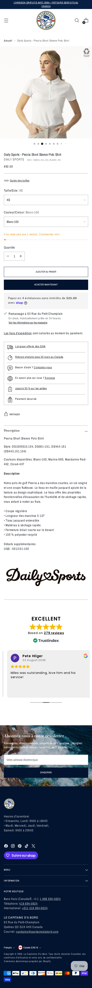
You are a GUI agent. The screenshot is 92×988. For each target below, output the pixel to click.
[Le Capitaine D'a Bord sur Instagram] (13, 847)
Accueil (8, 40)
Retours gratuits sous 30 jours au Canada (39, 357)
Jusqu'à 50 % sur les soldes (31, 388)
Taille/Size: (13, 190)
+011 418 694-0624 (34, 908)
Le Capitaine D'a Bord (35, 954)
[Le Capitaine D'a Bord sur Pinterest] (20, 847)
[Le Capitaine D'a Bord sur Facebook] (6, 847)
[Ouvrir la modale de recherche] (76, 20)
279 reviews (54, 633)
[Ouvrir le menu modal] (6, 20)
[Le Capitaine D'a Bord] (46, 20)
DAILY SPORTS (14, 159)
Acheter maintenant (46, 284)
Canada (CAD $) (30, 947)
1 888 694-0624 (50, 899)
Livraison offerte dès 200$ (30, 346)
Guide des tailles (19, 180)
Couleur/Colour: (21, 212)
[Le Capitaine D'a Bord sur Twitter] (33, 847)
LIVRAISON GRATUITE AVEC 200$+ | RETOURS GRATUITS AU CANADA (46, 4)
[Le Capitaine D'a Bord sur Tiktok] (27, 847)
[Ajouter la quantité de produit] (21, 256)
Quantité (9, 247)
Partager (14, 414)
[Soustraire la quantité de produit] (8, 256)
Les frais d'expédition (18, 333)
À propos (50, 378)
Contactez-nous (43, 367)
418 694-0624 (28, 903)
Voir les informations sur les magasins (28, 322)
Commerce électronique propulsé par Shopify (27, 961)
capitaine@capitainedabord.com (37, 932)
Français (8, 947)
